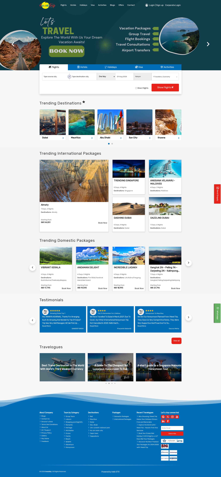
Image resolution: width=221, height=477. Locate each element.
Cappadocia (94, 436)
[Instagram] (172, 417)
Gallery (44, 436)
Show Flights (164, 87)
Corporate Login (173, 5)
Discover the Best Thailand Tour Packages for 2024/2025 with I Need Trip (148, 444)
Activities (102, 5)
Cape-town (94, 433)
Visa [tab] (140, 67)
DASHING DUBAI (122, 217)
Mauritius (93, 419)
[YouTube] (177, 417)
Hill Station (70, 430)
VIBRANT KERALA (50, 267)
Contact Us (45, 419)
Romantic (69, 425)
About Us (44, 427)
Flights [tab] (55, 67)
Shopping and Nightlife (74, 422)
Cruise (68, 433)
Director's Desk (47, 422)
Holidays (83, 5)
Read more (46, 326)
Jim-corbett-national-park (100, 428)
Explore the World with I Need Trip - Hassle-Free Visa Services (147, 427)
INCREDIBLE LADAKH (125, 267)
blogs (112, 5)
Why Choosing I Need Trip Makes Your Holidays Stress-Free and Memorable (147, 419)
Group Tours (70, 416)
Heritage (69, 428)
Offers (121, 5)
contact (131, 5)
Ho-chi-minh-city (96, 430)
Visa (93, 5)
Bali (91, 416)
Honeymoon (70, 447)
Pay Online (45, 438)
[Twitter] (168, 417)
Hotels (73, 5)
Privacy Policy (46, 433)
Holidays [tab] (112, 67)
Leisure (68, 419)
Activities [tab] (168, 67)
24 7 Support (46, 430)
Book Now (102, 223)
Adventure (70, 444)
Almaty (45, 204)
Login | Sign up (156, 5)
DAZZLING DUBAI (159, 217)
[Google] (163, 417)
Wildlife (68, 442)
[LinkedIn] (163, 421)
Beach (68, 439)
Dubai (92, 422)
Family (68, 436)
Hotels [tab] (83, 67)
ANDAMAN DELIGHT (88, 267)
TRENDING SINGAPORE (126, 180)
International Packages (122, 419)
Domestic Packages (121, 416)
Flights (63, 5)
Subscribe (172, 433)
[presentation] (13, 44)
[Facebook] (168, 421)
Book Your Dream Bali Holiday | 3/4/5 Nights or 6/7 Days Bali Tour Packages (147, 436)
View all (176, 341)
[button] (109, 143)
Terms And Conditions (49, 424)
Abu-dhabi (94, 425)
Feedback (45, 441)
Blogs (43, 416)
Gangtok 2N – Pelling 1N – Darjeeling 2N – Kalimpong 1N (164, 270)
